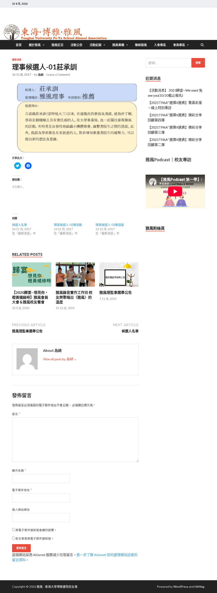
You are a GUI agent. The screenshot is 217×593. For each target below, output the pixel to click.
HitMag (199, 586)
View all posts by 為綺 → (60, 359)
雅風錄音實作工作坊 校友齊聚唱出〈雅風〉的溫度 (74, 297)
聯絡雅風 (141, 45)
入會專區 (160, 45)
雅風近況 (57, 45)
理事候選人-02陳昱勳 (68, 224)
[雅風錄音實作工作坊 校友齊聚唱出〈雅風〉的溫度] (75, 288)
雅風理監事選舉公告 (115, 292)
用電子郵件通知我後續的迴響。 (36, 530)
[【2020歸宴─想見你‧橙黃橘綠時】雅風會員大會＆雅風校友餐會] (31, 288)
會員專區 (179, 45)
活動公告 (76, 45)
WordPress (180, 586)
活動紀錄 (96, 45)
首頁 (19, 45)
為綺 (40, 74)
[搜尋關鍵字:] (175, 63)
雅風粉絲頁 (155, 228)
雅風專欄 (118, 45)
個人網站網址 (21, 509)
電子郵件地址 (22, 490)
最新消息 (16, 59)
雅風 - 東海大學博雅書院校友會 (57, 586)
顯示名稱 (19, 470)
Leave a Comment (58, 74)
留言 (16, 414)
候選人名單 (19, 224)
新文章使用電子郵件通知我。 (34, 538)
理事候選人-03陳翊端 (110, 224)
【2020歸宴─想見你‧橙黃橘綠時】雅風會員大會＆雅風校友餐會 (30, 297)
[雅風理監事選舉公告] (119, 288)
